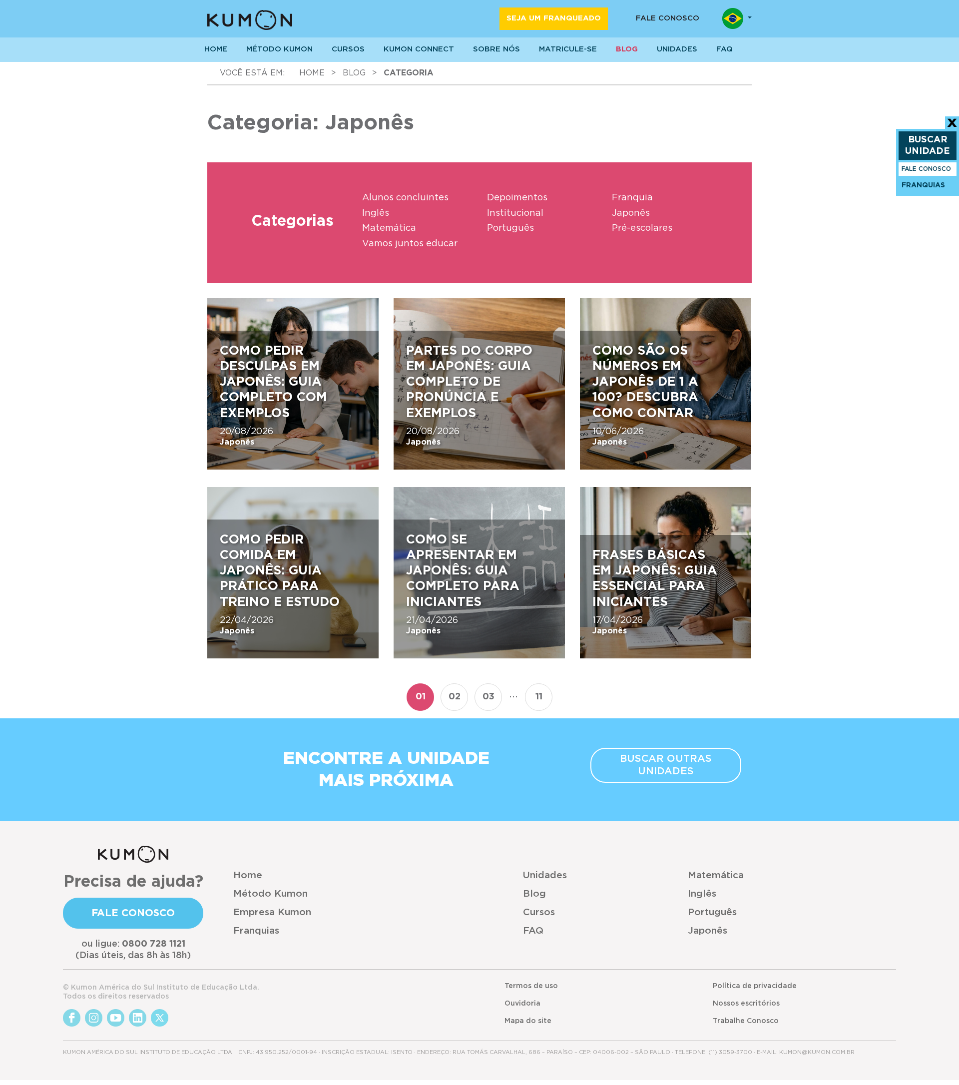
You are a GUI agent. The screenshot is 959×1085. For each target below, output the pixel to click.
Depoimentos (517, 197)
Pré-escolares (642, 228)
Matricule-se (568, 49)
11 (538, 696)
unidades (677, 49)
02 (455, 696)
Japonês (631, 213)
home (312, 73)
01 (421, 696)
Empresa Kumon (272, 912)
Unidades (545, 875)
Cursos (348, 49)
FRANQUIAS (923, 185)
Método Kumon (279, 49)
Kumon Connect (419, 49)
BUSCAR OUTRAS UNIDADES (666, 765)
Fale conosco (667, 18)
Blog (627, 49)
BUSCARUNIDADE (927, 145)
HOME (215, 49)
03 (488, 696)
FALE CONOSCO (926, 169)
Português (510, 228)
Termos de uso (531, 986)
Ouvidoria (522, 1003)
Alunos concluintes (405, 197)
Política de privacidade (755, 986)
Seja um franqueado (553, 18)
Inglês (375, 213)
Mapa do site (527, 1021)
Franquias (256, 931)
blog (354, 73)
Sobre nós (496, 49)
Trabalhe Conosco (746, 1021)
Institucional (515, 213)
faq (724, 49)
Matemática (389, 228)
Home (247, 875)
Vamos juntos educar (410, 243)
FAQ (533, 931)
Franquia (632, 197)
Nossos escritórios (746, 1003)
